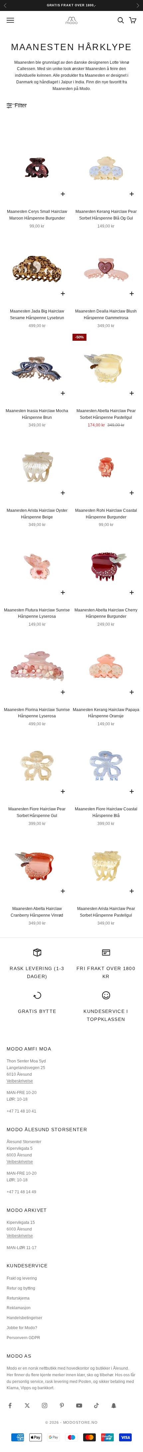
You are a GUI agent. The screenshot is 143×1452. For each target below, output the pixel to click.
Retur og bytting (21, 1288)
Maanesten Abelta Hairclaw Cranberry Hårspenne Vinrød (37, 912)
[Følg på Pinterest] (62, 1405)
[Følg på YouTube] (79, 1405)
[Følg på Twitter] (27, 1405)
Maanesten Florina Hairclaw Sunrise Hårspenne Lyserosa (37, 713)
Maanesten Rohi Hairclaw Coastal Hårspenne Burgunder (106, 513)
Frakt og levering (22, 1278)
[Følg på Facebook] (10, 1405)
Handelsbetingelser (24, 1318)
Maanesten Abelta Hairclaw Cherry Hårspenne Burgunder (105, 613)
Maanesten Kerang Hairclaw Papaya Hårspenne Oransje (106, 713)
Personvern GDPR (23, 1337)
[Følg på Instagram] (44, 1405)
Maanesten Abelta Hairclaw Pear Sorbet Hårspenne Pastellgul (106, 414)
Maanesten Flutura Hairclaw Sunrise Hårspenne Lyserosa (37, 613)
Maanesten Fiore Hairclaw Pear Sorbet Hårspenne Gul (37, 812)
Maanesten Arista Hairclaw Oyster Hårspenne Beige (37, 513)
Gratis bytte (37, 1011)
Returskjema (18, 1298)
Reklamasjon (19, 1308)
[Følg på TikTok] (96, 1405)
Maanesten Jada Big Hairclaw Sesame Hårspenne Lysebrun (37, 314)
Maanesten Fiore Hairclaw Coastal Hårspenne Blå (106, 812)
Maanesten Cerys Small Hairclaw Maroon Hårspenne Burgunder (37, 215)
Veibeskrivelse (20, 1081)
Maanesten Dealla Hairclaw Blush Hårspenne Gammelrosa (106, 314)
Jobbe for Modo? (22, 1327)
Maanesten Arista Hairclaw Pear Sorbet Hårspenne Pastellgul (106, 912)
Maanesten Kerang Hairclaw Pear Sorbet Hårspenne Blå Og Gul (106, 215)
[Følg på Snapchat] (113, 1405)
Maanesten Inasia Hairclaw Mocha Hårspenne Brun (37, 414)
